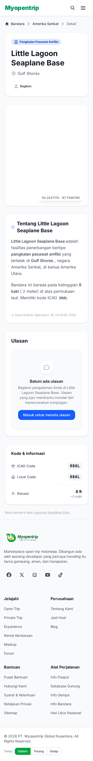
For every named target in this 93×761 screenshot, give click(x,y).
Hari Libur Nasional (66, 713)
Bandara (18, 24)
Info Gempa (60, 695)
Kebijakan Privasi (17, 704)
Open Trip (12, 609)
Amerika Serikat (45, 24)
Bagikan (25, 86)
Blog (54, 626)
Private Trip (13, 617)
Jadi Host (58, 617)
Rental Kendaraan (18, 635)
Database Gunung (65, 686)
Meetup (10, 644)
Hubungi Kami (15, 686)
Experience (13, 626)
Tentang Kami (62, 609)
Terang (39, 751)
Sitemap (10, 713)
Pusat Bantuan (16, 677)
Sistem (23, 751)
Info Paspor (60, 677)
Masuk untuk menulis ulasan (46, 415)
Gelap (54, 751)
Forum (9, 653)
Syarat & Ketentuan (19, 695)
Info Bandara (61, 704)
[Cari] (72, 7)
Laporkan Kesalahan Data (51, 512)
